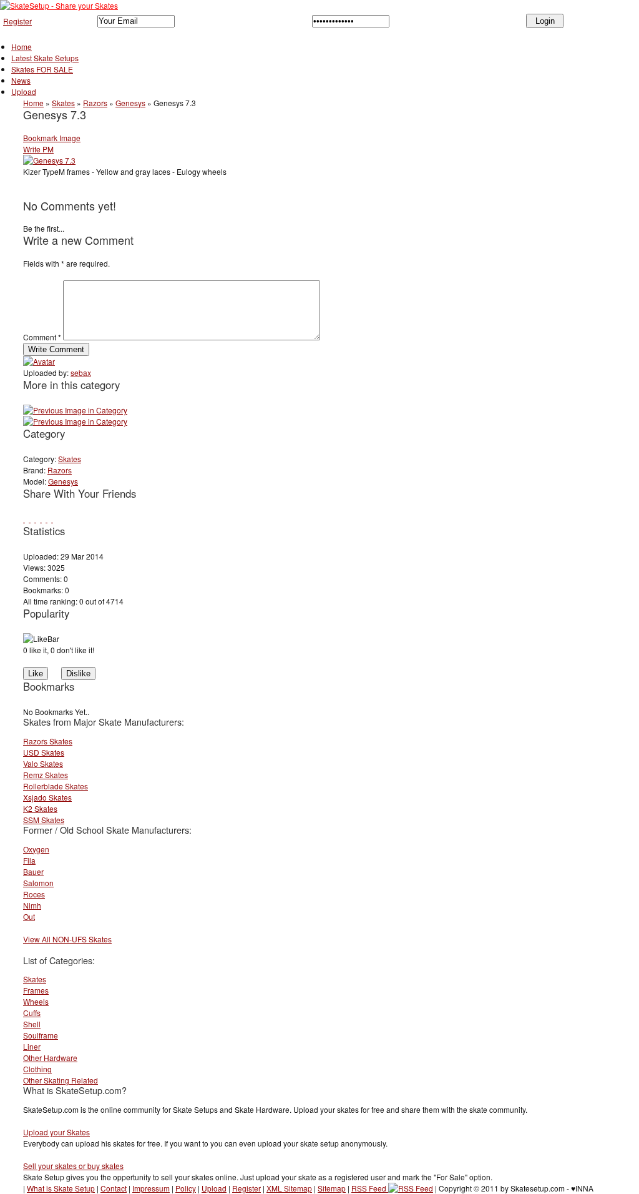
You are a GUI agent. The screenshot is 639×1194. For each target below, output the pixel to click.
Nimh (32, 905)
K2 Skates (40, 808)
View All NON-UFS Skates (67, 939)
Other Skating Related (60, 1080)
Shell (32, 1024)
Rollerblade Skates (55, 786)
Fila (29, 860)
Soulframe (40, 1035)
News (21, 80)
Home (21, 46)
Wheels (36, 1001)
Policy (185, 1188)
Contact (113, 1188)
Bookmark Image (51, 137)
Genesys (130, 102)
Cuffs (32, 1012)
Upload (23, 91)
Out (29, 916)
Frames (36, 990)
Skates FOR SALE (42, 69)
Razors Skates (47, 741)
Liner (32, 1046)
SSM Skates (43, 819)
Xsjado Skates (47, 797)
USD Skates (43, 752)
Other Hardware (50, 1057)
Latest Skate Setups (45, 57)
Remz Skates (45, 774)
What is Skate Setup (61, 1188)
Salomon (38, 882)
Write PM (38, 149)
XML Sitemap (289, 1188)
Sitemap (332, 1188)
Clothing (37, 1068)
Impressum (151, 1188)
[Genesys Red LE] (75, 410)
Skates (63, 102)
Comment (42, 337)
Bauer (33, 871)
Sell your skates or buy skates (73, 1165)
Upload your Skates (56, 1132)
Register (17, 21)
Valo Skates (43, 763)
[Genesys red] (75, 421)
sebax (81, 372)
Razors (95, 102)
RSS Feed (369, 1188)
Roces (34, 894)
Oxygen (36, 849)
